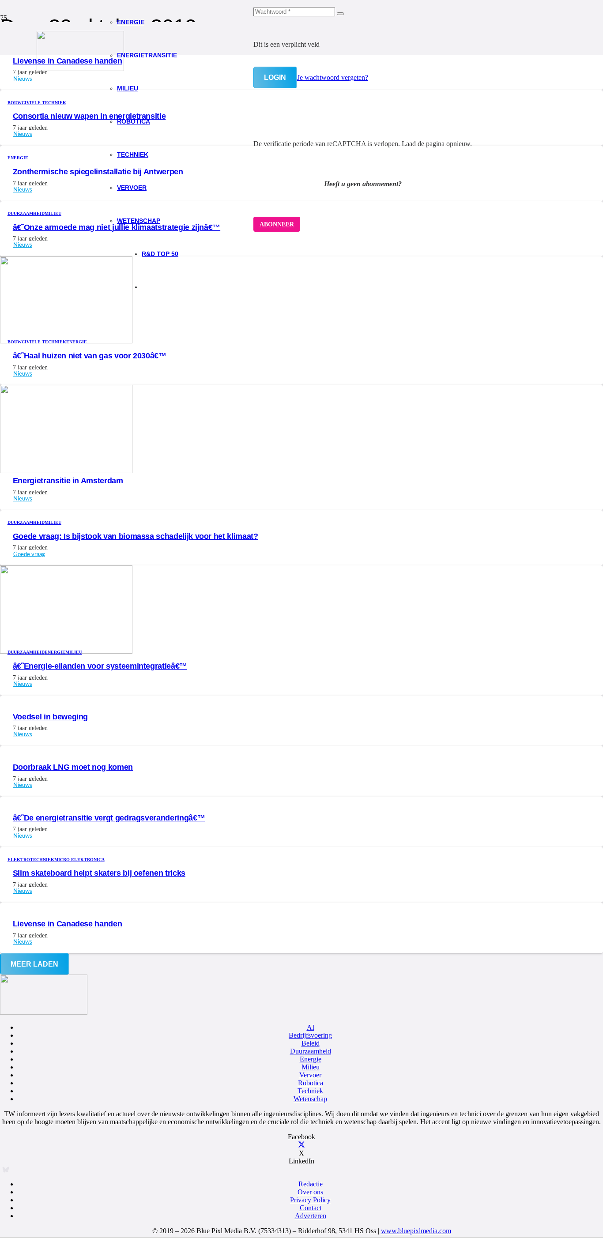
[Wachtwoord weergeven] (340, 13)
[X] (301, 1145)
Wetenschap (310, 1099)
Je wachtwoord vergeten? (332, 77)
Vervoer (310, 1075)
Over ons (310, 1192)
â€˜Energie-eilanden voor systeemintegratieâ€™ (100, 666)
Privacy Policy (310, 1200)
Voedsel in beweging (50, 716)
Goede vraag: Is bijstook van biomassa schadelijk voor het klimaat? (135, 536)
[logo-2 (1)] (80, 68)
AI (310, 1027)
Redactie (310, 1184)
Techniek (310, 1091)
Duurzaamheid (310, 1051)
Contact (310, 1208)
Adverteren (310, 1215)
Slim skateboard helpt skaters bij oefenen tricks (99, 873)
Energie (310, 1059)
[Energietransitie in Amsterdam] (66, 470)
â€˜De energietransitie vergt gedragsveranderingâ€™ (109, 817)
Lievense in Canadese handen (67, 923)
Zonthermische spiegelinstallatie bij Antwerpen (98, 171)
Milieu (311, 1067)
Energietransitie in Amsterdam (68, 480)
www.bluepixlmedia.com (416, 1230)
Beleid (311, 1043)
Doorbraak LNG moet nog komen (73, 767)
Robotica (310, 1083)
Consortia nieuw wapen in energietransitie (89, 116)
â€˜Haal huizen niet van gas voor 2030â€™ (89, 355)
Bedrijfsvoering (310, 1035)
